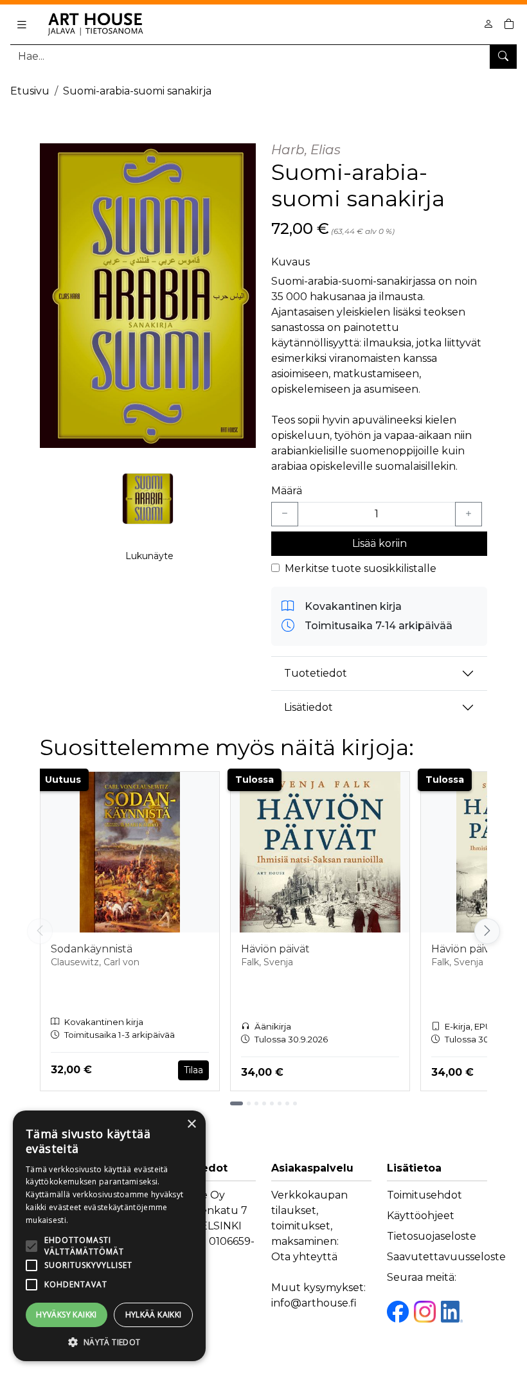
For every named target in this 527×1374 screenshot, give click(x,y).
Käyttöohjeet (420, 1215)
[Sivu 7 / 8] (287, 1103)
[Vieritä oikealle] (487, 931)
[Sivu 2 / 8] (249, 1103)
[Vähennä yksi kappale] (284, 514)
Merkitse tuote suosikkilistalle (360, 568)
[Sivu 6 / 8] (279, 1103)
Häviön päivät (275, 949)
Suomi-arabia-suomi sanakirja (137, 91)
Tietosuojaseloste (431, 1236)
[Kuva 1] (148, 498)
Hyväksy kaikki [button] (66, 1314)
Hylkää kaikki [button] (153, 1314)
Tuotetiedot (315, 673)
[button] (109, 1341)
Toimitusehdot (424, 1195)
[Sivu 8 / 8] (295, 1103)
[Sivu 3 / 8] (256, 1103)
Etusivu (29, 91)
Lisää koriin (379, 543)
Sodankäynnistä (91, 949)
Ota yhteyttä (304, 1257)
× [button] (191, 1124)
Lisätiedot (308, 707)
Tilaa (193, 1070)
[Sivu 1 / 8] (236, 1103)
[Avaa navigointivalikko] (22, 24)
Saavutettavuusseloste (446, 1257)
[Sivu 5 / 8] (272, 1103)
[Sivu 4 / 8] (264, 1103)
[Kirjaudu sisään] (488, 24)
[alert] (109, 1236)
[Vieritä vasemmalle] (40, 931)
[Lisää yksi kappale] (468, 514)
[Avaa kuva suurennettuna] (148, 295)
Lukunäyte (149, 556)
